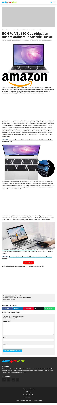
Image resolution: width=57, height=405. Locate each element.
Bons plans (12, 299)
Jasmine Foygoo (9, 296)
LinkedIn (17, 308)
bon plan (16, 297)
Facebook (7, 308)
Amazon (11, 297)
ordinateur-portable (27, 297)
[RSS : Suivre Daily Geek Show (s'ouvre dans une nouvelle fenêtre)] (13, 380)
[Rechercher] (51, 2)
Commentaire (7, 321)
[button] (54, 2)
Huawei (20, 297)
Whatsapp (49, 308)
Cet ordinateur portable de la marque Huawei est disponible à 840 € (19, 249)
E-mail (5, 344)
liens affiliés (17, 87)
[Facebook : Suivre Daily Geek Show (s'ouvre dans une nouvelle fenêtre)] (4, 380)
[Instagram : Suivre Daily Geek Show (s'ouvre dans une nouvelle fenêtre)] (8, 380)
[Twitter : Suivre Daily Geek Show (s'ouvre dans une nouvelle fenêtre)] (18, 380)
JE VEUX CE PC (28, 262)
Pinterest (28, 308)
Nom (5, 338)
